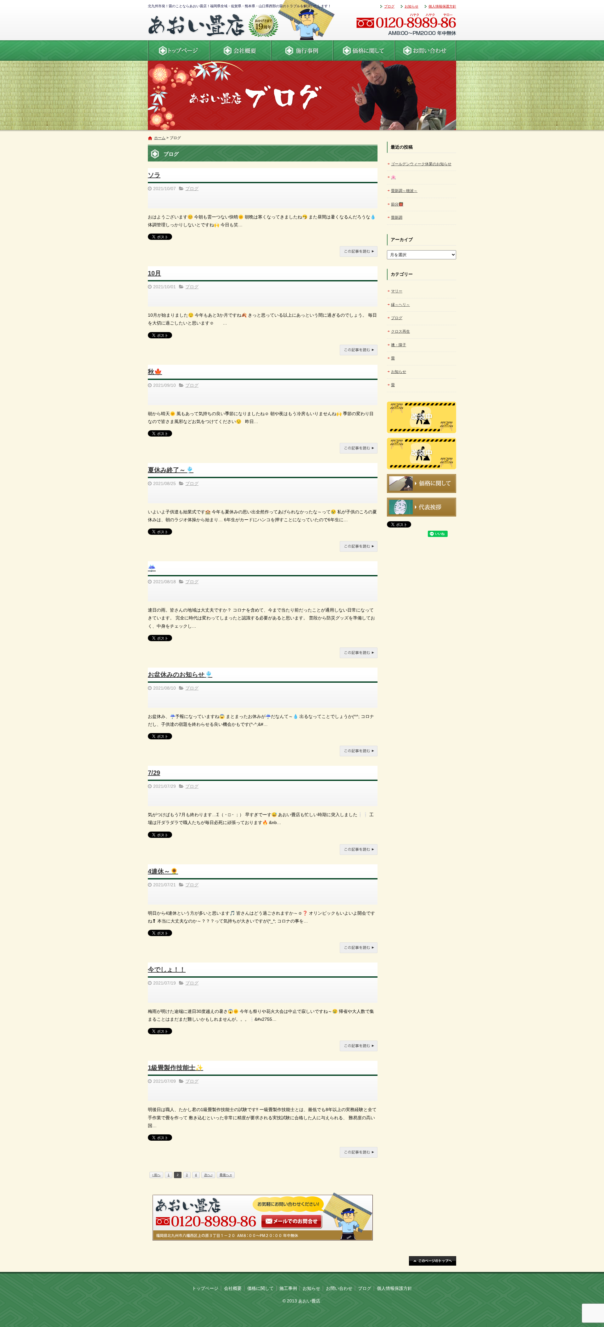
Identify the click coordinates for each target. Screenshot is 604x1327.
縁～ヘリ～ (400, 304)
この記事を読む (359, 251)
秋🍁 (155, 371)
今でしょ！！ (167, 969)
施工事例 (302, 50)
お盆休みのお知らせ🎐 (180, 674)
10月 (154, 273)
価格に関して (363, 50)
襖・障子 (398, 345)
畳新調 (396, 217)
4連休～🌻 (163, 871)
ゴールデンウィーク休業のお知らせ (421, 164)
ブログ (389, 6)
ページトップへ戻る (432, 1261)
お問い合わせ (425, 50)
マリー (396, 291)
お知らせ (411, 6)
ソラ (154, 175)
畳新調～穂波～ (404, 191)
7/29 (154, 772)
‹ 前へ (156, 1175)
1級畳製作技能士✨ (175, 1067)
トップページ (205, 1288)
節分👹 (397, 204)
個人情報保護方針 (442, 6)
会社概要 (240, 50)
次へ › (208, 1175)
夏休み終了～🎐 (170, 469)
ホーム (159, 138)
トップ (179, 50)
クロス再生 (400, 331)
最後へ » (226, 1175)
